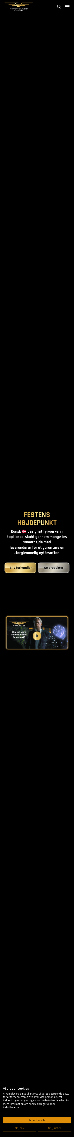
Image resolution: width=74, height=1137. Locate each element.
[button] (67, 7)
